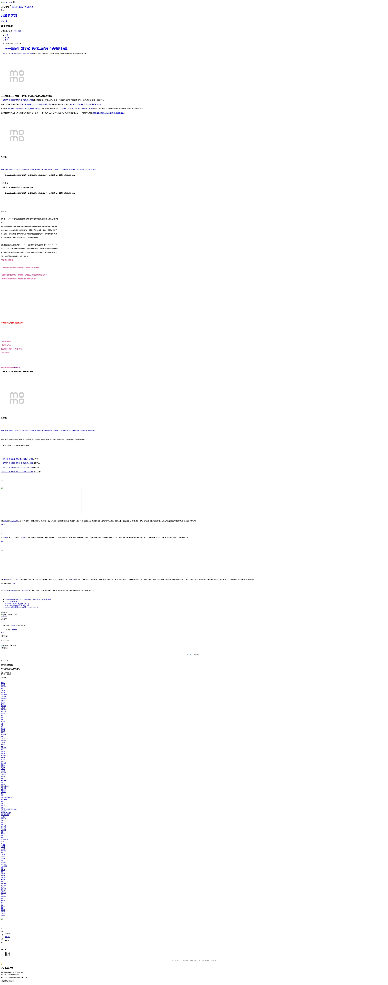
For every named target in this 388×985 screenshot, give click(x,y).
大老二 (3, 870)
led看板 (3, 849)
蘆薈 (2, 898)
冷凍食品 (3, 734)
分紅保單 (3, 788)
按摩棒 (3, 879)
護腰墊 (3, 805)
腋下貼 (3, 702)
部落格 (7, 38)
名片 (6, 40)
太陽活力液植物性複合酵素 (9, 809)
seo (2, 894)
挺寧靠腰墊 (4, 799)
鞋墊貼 (3, 708)
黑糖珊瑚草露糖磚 (6, 813)
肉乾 (2, 725)
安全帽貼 (3, 698)
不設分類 (17, 31)
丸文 (10, 579)
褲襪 (2, 860)
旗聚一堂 (3, 711)
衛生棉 (5, 590)
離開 (11, 981)
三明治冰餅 (4, 694)
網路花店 (3, 824)
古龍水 (3, 906)
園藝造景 (3, 790)
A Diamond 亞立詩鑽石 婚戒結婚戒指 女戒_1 (17, 603)
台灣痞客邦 (9, 15)
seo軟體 (3, 817)
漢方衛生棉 (25, 590)
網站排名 (3, 819)
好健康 (3, 771)
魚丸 (2, 727)
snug (2, 480)
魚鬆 (2, 541)
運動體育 (14, 629)
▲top (2, 632)
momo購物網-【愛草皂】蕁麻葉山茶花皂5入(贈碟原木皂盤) (36, 48)
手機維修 (3, 885)
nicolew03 (4, 616)
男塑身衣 (24, 537)
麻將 (2, 868)
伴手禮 (3, 721)
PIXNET (179, 960)
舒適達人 (12, 590)
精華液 (3, 900)
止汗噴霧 (3, 706)
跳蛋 (2, 881)
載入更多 (4, 636)
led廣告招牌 (4, 839)
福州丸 (3, 733)
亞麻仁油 (3, 774)
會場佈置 (3, 828)
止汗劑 (3, 704)
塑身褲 (3, 912)
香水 (2, 904)
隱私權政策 (205, 960)
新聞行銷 (3, 896)
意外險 (3, 784)
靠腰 (2, 801)
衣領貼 (3, 683)
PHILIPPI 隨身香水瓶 (11, 601)
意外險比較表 (5, 786)
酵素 (2, 782)
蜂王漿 (3, 776)
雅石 (2, 794)
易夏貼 (3, 700)
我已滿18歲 (5, 981)
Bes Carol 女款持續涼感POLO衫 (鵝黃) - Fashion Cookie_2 (21, 607)
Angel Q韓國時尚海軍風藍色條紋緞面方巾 (17, 605)
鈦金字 (3, 847)
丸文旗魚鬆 (4, 866)
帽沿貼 (3, 685)
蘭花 (2, 795)
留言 (16, 625)
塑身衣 (3, 524)
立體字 (3, 834)
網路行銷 (3, 893)
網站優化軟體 (5, 815)
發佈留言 (4, 648)
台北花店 (3, 830)
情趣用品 (3, 877)
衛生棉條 (3, 889)
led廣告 (3, 845)
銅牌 (2, 835)
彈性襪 (3, 858)
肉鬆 (2, 717)
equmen (12, 537)
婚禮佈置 (3, 826)
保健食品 (3, 772)
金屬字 (3, 837)
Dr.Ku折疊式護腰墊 (6, 797)
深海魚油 (3, 780)
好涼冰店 (3, 696)
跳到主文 (4, 21)
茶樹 (2, 902)
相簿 (6, 35)
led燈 (2, 841)
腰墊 (2, 803)
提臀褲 (3, 915)
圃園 (2, 908)
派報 (2, 832)
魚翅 (2, 736)
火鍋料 (3, 731)
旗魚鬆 (73, 579)
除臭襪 (5, 521)
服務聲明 (213, 960)
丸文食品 (17, 579)
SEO (2, 820)
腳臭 (2, 688)
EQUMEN (3, 913)
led (2, 843)
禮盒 (14, 583)
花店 (2, 822)
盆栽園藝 (3, 792)
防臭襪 (3, 692)
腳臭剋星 (15, 521)
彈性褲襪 (3, 862)
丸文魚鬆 (3, 864)
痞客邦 (13, 625)
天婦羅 (3, 729)
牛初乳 (3, 778)
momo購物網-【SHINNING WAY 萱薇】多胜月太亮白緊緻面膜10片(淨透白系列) (28, 599)
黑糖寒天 (3, 811)
